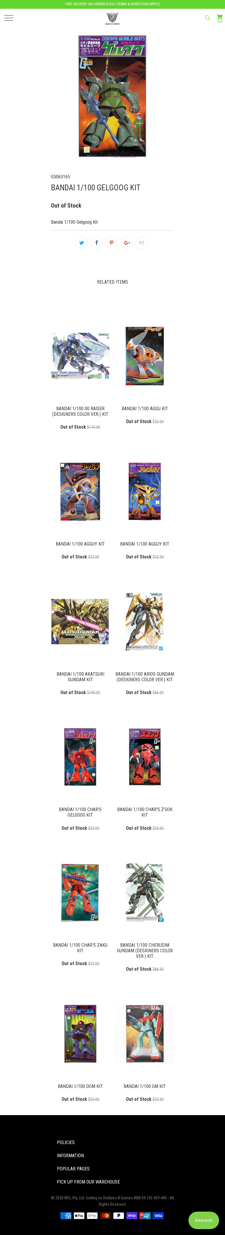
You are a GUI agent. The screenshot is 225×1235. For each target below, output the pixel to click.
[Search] (207, 18)
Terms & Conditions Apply (138, 4)
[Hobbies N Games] (112, 17)
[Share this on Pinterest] (111, 243)
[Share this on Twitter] (82, 243)
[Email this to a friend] (141, 243)
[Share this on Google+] (126, 243)
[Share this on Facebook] (97, 243)
